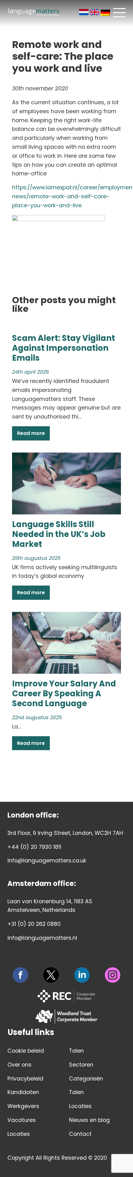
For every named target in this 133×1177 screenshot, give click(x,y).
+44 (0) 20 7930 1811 (34, 847)
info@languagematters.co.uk (46, 860)
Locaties (18, 1134)
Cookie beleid (25, 1051)
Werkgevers (23, 1106)
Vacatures (21, 1120)
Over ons (19, 1064)
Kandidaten (23, 1092)
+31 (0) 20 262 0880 (34, 924)
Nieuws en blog (89, 1120)
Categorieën (86, 1078)
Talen (76, 1051)
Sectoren (81, 1064)
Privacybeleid (25, 1078)
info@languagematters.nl (42, 938)
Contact (80, 1134)
